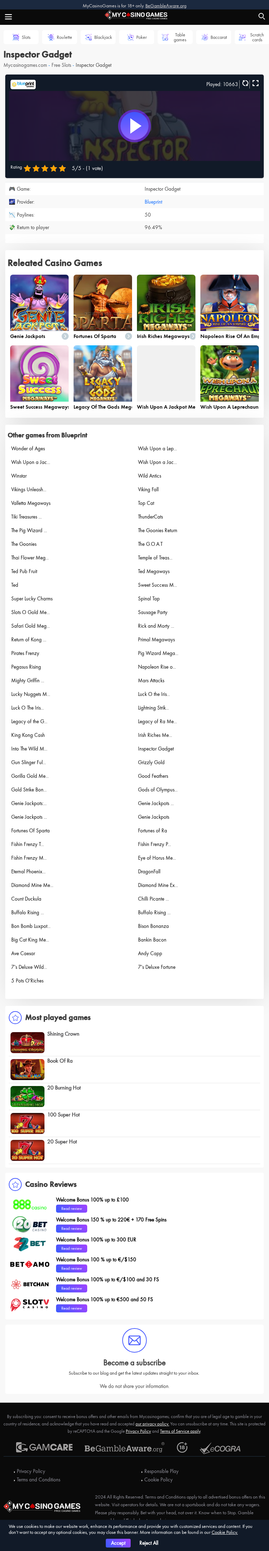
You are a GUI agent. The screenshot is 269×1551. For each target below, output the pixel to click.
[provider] (23, 83)
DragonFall (149, 871)
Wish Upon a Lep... (157, 448)
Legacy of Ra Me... (157, 721)
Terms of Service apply (180, 1431)
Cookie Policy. (225, 1532)
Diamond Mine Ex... (158, 885)
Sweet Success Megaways (40, 406)
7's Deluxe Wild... (29, 967)
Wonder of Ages (28, 448)
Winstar (19, 475)
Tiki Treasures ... (26, 516)
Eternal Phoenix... (28, 871)
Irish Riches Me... (155, 735)
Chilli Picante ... (153, 898)
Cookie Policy (158, 1479)
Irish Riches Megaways (163, 336)
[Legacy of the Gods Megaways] (103, 373)
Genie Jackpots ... (156, 803)
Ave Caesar (23, 953)
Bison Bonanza (153, 926)
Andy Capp (150, 953)
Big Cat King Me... (30, 939)
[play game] (134, 126)
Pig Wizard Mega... (158, 653)
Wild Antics (149, 475)
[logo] (134, 14)
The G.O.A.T (150, 544)
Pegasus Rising (26, 666)
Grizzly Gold (151, 762)
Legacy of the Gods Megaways (110, 406)
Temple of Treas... (155, 557)
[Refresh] (244, 83)
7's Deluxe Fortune (156, 967)
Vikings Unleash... (28, 489)
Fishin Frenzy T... (27, 844)
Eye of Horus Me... (157, 857)
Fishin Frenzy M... (29, 857)
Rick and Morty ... (156, 625)
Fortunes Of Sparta (95, 336)
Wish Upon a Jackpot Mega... (171, 406)
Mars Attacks (151, 680)
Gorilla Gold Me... (30, 776)
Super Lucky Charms (32, 598)
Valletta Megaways (30, 503)
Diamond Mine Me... (32, 885)
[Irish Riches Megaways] (166, 303)
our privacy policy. (152, 1424)
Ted (14, 584)
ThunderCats (150, 516)
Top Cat (146, 503)
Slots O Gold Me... (30, 612)
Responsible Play (161, 1471)
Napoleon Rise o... (157, 666)
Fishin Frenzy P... (154, 844)
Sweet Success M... (157, 584)
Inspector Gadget (156, 748)
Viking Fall (148, 489)
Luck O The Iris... (27, 707)
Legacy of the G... (29, 721)
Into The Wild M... (29, 748)
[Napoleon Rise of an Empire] (229, 303)
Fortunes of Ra (152, 830)
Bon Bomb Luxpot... (30, 926)
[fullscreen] (254, 83)
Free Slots (61, 65)
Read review (71, 1208)
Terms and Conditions (38, 1479)
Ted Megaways (154, 571)
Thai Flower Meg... (30, 557)
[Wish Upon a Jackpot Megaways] (166, 373)
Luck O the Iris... (154, 694)
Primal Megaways (156, 639)
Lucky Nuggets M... (30, 694)
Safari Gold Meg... (30, 625)
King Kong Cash (28, 735)
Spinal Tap (149, 598)
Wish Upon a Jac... (30, 462)
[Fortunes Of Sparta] (103, 303)
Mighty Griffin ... (27, 680)
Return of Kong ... (28, 639)
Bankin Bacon (152, 939)
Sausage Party (152, 612)
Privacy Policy (138, 1431)
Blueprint (153, 201)
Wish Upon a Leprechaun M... (234, 406)
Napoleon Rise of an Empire (233, 336)
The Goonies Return (157, 530)
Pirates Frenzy (25, 653)
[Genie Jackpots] (39, 303)
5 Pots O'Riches (27, 980)
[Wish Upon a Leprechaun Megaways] (229, 373)
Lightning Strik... (153, 707)
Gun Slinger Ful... (28, 762)
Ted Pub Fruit (24, 571)
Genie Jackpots (27, 336)
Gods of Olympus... (158, 789)
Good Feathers (153, 776)
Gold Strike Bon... (29, 789)
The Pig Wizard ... (29, 530)
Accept (118, 1542)
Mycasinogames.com (25, 65)
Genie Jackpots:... (29, 803)
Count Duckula (26, 898)
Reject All (148, 1542)
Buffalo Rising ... (27, 912)
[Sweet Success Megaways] (39, 373)
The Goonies (23, 544)
